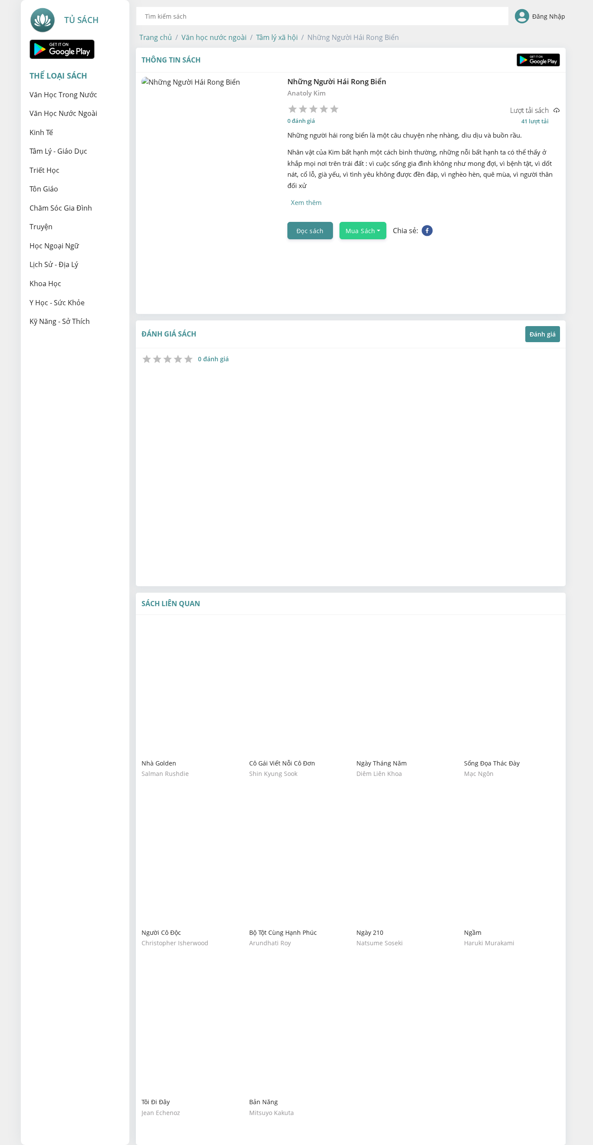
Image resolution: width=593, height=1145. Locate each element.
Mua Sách (361, 230)
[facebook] (427, 230)
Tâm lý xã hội (277, 37)
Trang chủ (155, 37)
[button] (155, 37)
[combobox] (322, 16)
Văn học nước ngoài (214, 37)
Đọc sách (310, 230)
